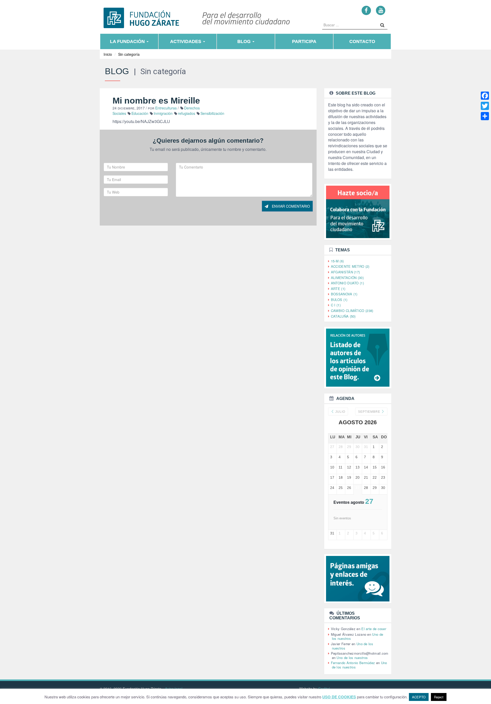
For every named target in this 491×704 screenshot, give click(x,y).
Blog (244, 41)
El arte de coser (373, 628)
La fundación (128, 41)
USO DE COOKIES (339, 697)
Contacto (362, 41)
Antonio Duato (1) (347, 283)
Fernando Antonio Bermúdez (353, 662)
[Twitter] (485, 106)
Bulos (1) (339, 299)
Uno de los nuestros (352, 657)
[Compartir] (485, 116)
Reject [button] (438, 697)
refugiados (186, 113)
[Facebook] (366, 10)
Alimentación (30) (347, 277)
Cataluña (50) (343, 316)
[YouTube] (380, 10)
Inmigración (163, 113)
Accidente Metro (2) (350, 266)
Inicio (108, 54)
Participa (304, 41)
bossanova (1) (344, 294)
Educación (139, 113)
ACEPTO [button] (419, 697)
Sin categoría (129, 54)
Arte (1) (338, 288)
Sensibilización (212, 113)
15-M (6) (337, 261)
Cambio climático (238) (352, 310)
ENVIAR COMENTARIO (290, 206)
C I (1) (336, 305)
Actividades (186, 41)
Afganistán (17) (345, 272)
